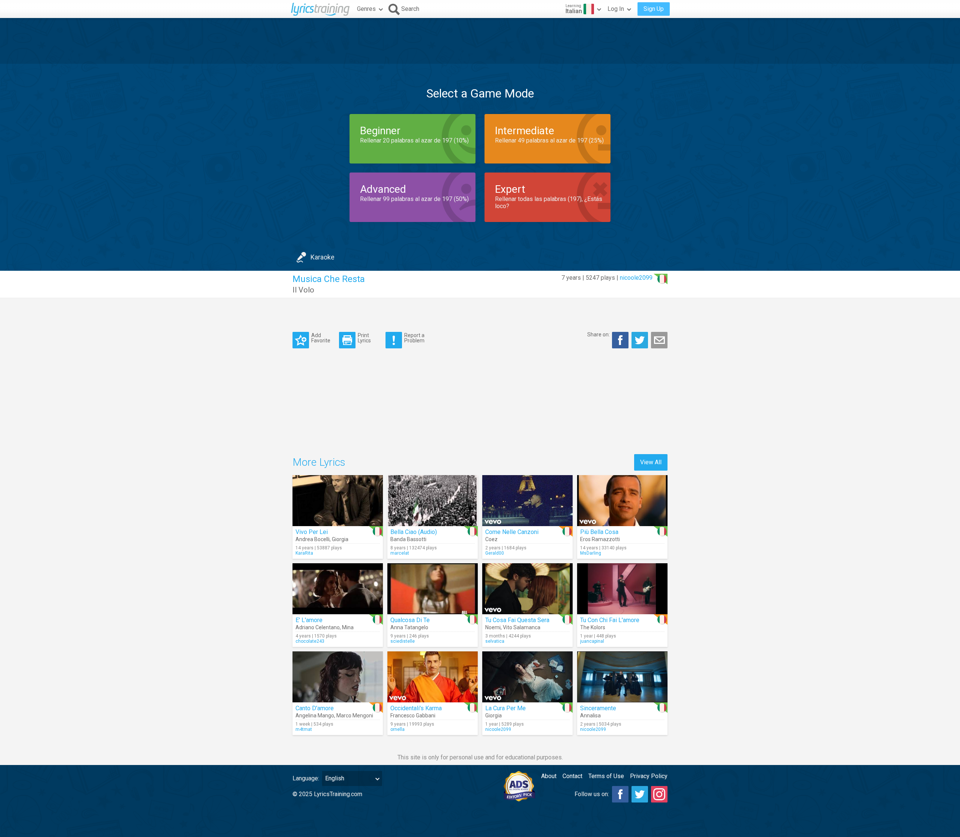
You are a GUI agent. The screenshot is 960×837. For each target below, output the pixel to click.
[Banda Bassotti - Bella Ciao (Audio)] (432, 500)
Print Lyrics (364, 337)
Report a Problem (414, 337)
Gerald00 (494, 553)
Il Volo (303, 289)
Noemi (493, 627)
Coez (491, 539)
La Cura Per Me (505, 708)
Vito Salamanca (521, 627)
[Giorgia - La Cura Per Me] (527, 676)
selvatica (494, 641)
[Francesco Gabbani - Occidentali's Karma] (432, 676)
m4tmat (304, 729)
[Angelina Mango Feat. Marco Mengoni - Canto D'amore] (337, 676)
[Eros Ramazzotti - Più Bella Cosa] (622, 500)
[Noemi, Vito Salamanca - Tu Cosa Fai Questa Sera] (527, 588)
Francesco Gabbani (412, 715)
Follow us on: (591, 794)
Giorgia (340, 539)
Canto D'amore (315, 708)
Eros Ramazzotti (600, 539)
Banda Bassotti (408, 539)
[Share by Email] (659, 340)
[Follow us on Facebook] (620, 794)
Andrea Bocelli (313, 539)
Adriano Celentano (318, 627)
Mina (348, 627)
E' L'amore (309, 620)
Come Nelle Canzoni (511, 532)
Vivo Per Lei (312, 532)
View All (651, 462)
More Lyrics (318, 462)
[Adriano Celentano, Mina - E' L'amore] (337, 588)
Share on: (598, 334)
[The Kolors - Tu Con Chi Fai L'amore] (622, 588)
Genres (366, 8)
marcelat (399, 553)
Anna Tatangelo (409, 627)
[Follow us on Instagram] (659, 794)
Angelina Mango (315, 715)
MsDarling (590, 553)
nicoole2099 (636, 277)
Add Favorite (320, 337)
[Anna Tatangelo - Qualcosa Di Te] (432, 588)
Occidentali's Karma (416, 708)
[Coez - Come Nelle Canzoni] (527, 500)
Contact (572, 776)
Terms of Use (606, 776)
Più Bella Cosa (599, 532)
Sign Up (654, 8)
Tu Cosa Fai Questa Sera (517, 620)
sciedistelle (402, 641)
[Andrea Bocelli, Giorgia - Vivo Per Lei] (337, 500)
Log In (616, 8)
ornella (397, 729)
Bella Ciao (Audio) (413, 532)
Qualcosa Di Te (410, 620)
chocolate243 (310, 641)
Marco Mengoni (354, 715)
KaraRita (304, 553)
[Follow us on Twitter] (640, 794)
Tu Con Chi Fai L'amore (609, 620)
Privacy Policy (649, 776)
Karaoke (322, 257)
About (548, 776)
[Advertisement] (480, 41)
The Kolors (592, 627)
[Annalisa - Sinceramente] (622, 676)
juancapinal (592, 641)
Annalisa (590, 715)
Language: (305, 778)
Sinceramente (598, 708)
